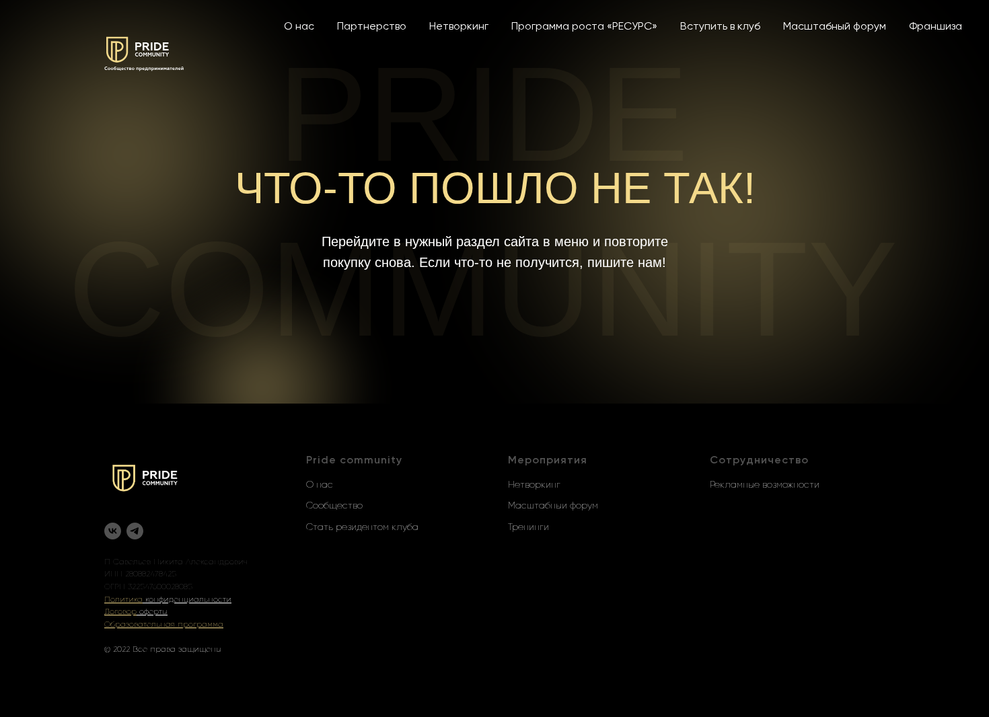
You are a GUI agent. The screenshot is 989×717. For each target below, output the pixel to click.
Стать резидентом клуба (362, 527)
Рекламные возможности (764, 485)
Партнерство (371, 27)
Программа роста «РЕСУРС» (584, 27)
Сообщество (334, 506)
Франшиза (935, 27)
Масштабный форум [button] (834, 27)
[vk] (112, 531)
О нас (299, 27)
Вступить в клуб (720, 27)
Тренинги (528, 527)
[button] (123, 600)
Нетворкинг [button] (458, 27)
